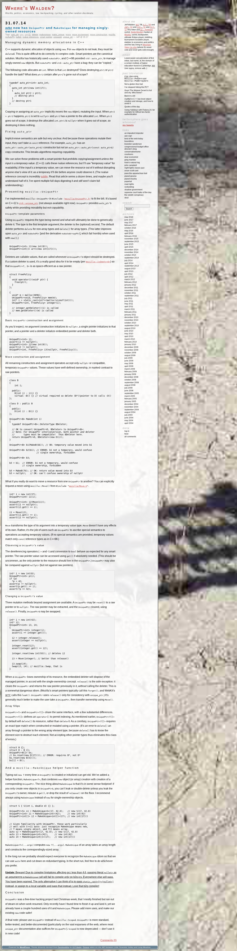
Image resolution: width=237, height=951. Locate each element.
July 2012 (128, 274)
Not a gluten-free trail (133, 84)
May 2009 (128, 363)
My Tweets (128, 125)
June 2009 (128, 361)
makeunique (45, 34)
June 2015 (128, 244)
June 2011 (128, 301)
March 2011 (129, 309)
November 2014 (131, 252)
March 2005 (129, 396)
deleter (35, 34)
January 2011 (130, 315)
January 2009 (130, 374)
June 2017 (128, 220)
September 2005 (131, 393)
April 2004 (128, 423)
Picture (86, 947)
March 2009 (129, 369)
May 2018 (128, 217)
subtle (44, 176)
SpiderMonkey (137, 32)
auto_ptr (15, 34)
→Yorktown (146, 30)
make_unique (58, 34)
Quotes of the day (132, 107)
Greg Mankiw (130, 160)
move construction (98, 34)
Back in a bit (129, 96)
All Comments (130, 436)
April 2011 (128, 306)
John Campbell (130, 165)
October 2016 (130, 228)
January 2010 (130, 344)
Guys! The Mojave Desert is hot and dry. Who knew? (138, 91)
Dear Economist (131, 157)
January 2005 (130, 401)
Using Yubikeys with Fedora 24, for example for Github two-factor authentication (139, 112)
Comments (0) (108, 940)
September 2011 (131, 296)
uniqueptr (57, 37)
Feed (126, 434)
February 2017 (130, 225)
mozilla (112, 34)
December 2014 (131, 250)
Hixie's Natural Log (132, 162)
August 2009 (129, 355)
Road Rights (129, 184)
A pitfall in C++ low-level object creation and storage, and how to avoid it (138, 101)
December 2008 (131, 377)
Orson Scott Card (131, 170)
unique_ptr (68, 37)
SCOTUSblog (129, 187)
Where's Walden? (30, 8)
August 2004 (129, 412)
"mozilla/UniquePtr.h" (77, 199)
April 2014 (128, 263)
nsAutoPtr (10, 37)
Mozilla (127, 35)
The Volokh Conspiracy (133, 195)
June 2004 (128, 418)
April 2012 (128, 277)
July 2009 (128, 358)
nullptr (18, 37)
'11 (141, 27)
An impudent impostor (133, 133)
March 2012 (129, 279)
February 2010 (130, 342)
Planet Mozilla (130, 179)
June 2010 (128, 331)
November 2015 (131, 239)
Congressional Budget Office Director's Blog (136, 148)
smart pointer (46, 37)
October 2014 (130, 255)
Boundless (129, 141)
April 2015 (128, 247)
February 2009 (130, 371)
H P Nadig (77, 947)
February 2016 (130, 236)
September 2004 (131, 410)
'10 (128, 27)
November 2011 (131, 290)
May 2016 (128, 231)
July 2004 (128, 415)
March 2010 (129, 339)
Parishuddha (63, 947)
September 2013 (131, 266)
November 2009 (131, 350)
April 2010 (128, 336)
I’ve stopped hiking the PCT (136, 87)
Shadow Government (133, 190)
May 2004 (128, 420)
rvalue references (31, 37)
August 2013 (129, 268)
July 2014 (128, 260)
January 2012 (130, 285)
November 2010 (131, 320)
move (68, 34)
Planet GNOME (130, 176)
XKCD (126, 198)
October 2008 (130, 380)
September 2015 (131, 241)
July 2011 (128, 298)
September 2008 (131, 382)
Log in (126, 431)
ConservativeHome (132, 152)
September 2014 (131, 258)
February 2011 (130, 312)
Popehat (128, 181)
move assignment (80, 34)
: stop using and (136, 78)
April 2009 (128, 366)
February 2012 (130, 282)
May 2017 (128, 222)
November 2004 (131, 407)
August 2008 (129, 385)
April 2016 (128, 233)
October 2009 (130, 353)
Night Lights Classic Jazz (134, 168)
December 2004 (131, 404)
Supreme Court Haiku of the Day (137, 192)
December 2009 (131, 347)
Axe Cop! (128, 136)
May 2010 (128, 333)
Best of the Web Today (133, 139)
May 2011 (128, 304)
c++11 (28, 34)
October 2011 (130, 293)
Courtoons (128, 154)
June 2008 (128, 390)
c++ (22, 34)
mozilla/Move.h (78, 486)
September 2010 (131, 325)
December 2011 (131, 287)
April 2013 (128, 271)
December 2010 (131, 317)
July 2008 (128, 388)
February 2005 (130, 399)
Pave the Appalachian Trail (135, 173)
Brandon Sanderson (133, 144)
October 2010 (130, 323)
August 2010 (129, 328)
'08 (147, 25)
